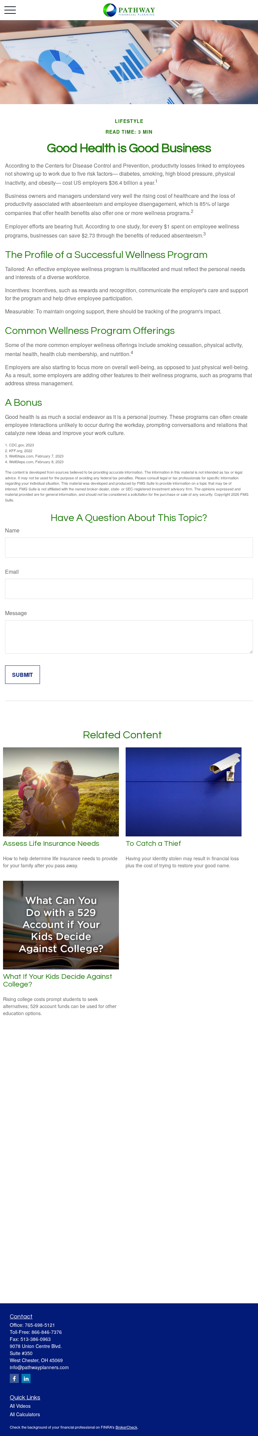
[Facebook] (14, 1378)
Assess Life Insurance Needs (51, 843)
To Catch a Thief (153, 843)
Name (12, 530)
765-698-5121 (40, 1324)
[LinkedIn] (26, 1378)
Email (12, 571)
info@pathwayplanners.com (39, 1367)
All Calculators (25, 1414)
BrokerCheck (126, 1427)
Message (16, 613)
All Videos (20, 1405)
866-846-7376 (47, 1332)
